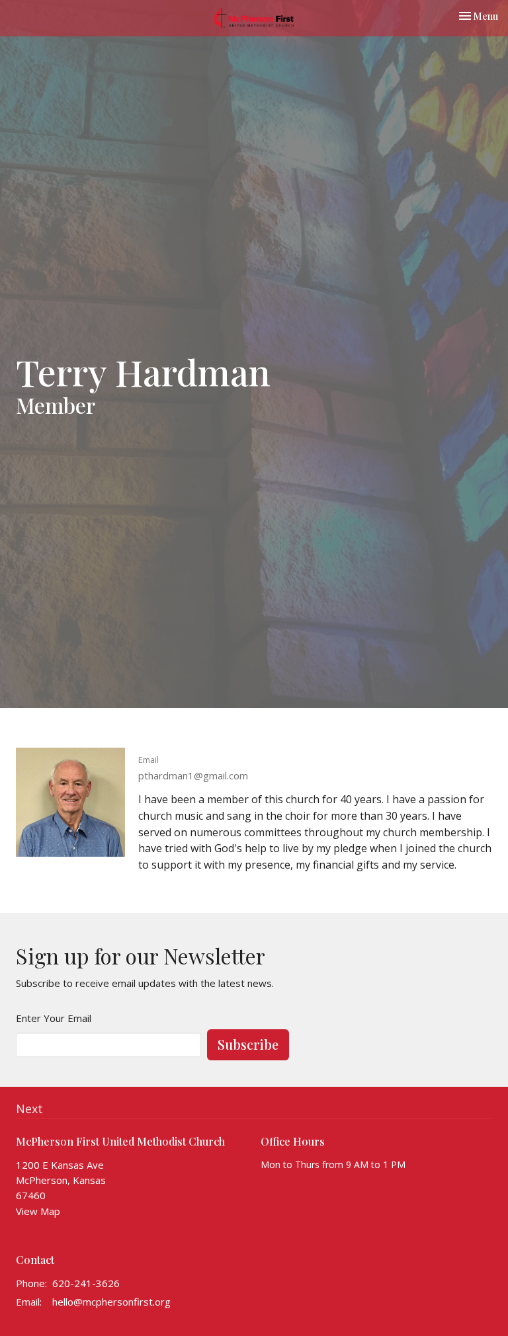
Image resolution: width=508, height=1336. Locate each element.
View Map (38, 1211)
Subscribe (248, 1044)
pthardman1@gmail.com (193, 775)
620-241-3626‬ (86, 1283)
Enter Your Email (53, 1018)
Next (29, 1109)
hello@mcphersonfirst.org (111, 1301)
